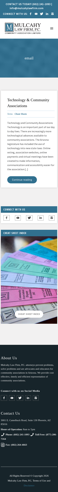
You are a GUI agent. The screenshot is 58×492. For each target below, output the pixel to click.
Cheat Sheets (21, 114)
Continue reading (22, 179)
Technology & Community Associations (28, 103)
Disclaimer (29, 485)
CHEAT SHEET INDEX (29, 314)
